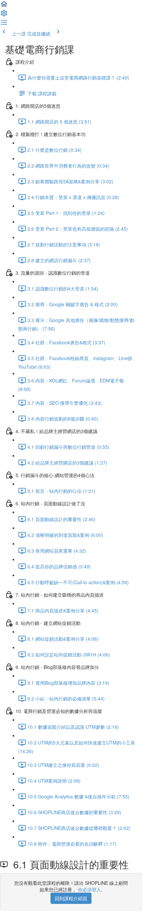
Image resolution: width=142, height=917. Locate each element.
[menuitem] (4, 15)
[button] (4, 6)
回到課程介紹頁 (71, 898)
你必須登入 (89, 889)
